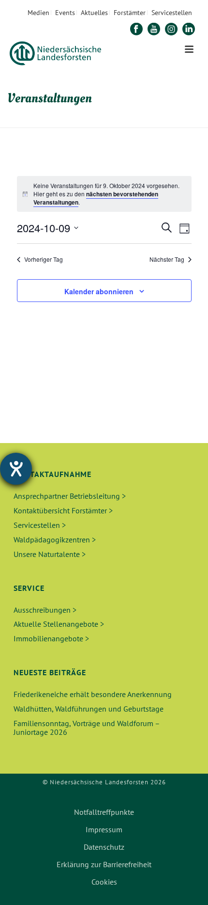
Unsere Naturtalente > (50, 554)
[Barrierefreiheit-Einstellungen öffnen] (16, 469)
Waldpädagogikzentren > (55, 539)
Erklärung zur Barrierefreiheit (104, 864)
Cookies (104, 882)
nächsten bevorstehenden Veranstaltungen (95, 198)
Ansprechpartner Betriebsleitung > (70, 496)
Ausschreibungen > (45, 610)
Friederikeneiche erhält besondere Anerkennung (93, 694)
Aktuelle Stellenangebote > (59, 624)
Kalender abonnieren (99, 291)
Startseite (63, 121)
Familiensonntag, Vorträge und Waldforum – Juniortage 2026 (87, 727)
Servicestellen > (40, 525)
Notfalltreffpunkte (104, 812)
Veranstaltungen (109, 121)
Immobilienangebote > (51, 638)
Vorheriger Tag (43, 259)
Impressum (104, 829)
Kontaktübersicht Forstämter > (63, 510)
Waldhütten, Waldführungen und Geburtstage (88, 708)
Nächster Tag (166, 259)
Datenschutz (104, 847)
